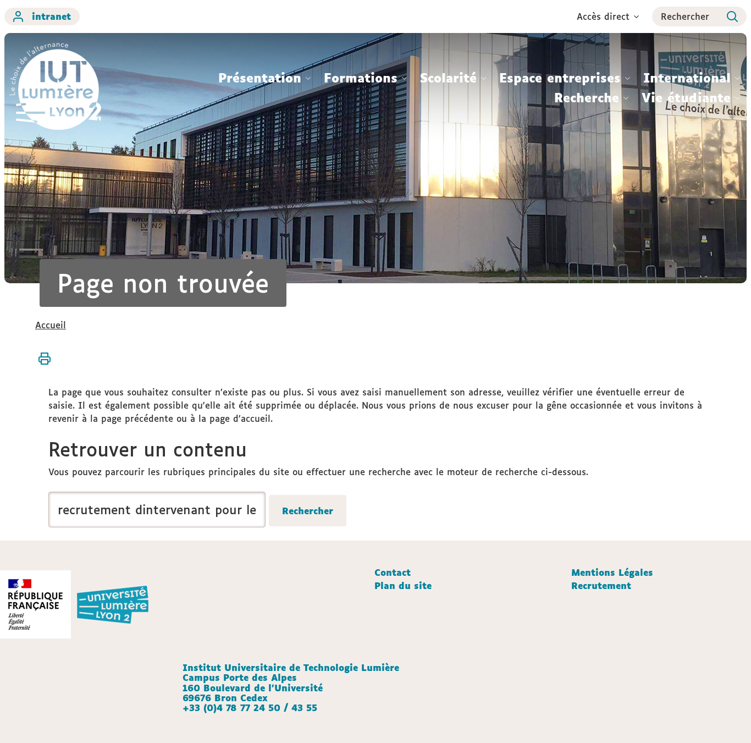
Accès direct (603, 16)
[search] (157, 509)
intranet (51, 16)
